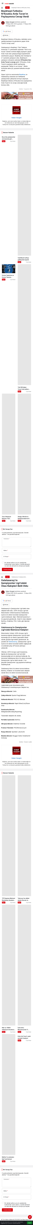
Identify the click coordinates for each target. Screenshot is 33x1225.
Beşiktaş (22, 74)
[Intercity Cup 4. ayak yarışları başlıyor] (24, 1098)
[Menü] (2, 3)
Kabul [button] (29, 1222)
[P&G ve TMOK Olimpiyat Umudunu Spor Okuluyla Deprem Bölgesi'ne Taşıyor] (8, 969)
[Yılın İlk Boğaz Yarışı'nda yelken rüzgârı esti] (24, 328)
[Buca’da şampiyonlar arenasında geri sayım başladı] (8, 199)
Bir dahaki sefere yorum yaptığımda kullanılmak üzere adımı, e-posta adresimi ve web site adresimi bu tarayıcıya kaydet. (17, 564)
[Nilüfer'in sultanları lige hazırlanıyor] (8, 1098)
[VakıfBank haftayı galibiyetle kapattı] (24, 199)
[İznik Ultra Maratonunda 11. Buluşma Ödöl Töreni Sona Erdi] (24, 969)
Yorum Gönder (7, 569)
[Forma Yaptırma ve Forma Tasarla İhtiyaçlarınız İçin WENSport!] (8, 328)
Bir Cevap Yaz (7, 529)
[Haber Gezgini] (9, 3)
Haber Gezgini (10, 22)
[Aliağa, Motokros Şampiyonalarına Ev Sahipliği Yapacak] (24, 458)
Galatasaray (13, 641)
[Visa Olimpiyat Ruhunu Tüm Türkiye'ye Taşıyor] (8, 458)
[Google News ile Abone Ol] (6, 31)
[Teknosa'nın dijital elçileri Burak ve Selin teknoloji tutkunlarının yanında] (24, 839)
